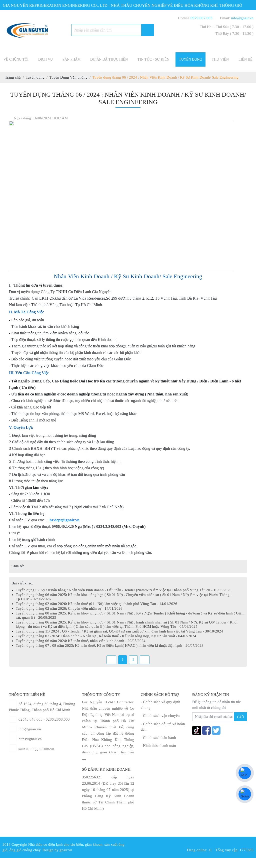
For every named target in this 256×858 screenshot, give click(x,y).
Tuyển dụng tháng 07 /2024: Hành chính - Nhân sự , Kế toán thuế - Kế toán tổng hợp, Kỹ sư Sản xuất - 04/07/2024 (106, 636)
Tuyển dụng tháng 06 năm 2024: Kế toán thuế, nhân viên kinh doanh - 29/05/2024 (81, 641)
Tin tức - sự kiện (153, 59)
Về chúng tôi (16, 59)
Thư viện (220, 59)
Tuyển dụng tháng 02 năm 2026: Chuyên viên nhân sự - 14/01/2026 (69, 608)
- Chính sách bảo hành (158, 738)
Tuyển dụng (190, 59)
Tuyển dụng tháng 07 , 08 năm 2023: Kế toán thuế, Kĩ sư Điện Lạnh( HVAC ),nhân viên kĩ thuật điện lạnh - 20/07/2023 (110, 645)
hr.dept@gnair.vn (65, 520)
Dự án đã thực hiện (109, 59)
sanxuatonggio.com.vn (36, 749)
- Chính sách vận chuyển (160, 716)
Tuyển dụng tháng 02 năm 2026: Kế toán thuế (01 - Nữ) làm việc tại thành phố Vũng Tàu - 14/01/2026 (96, 604)
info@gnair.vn (242, 18)
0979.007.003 (201, 18)
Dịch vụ (45, 59)
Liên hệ (245, 59)
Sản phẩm (71, 59)
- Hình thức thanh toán (158, 746)
